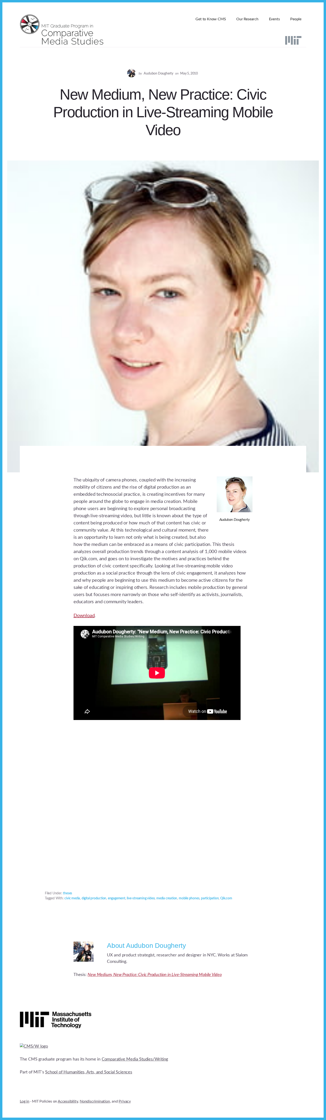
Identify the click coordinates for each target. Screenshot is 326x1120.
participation (210, 898)
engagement (116, 898)
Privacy (125, 1101)
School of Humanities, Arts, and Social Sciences (88, 1072)
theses (67, 893)
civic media (72, 898)
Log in (24, 1101)
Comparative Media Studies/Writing (135, 1059)
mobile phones (189, 898)
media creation (166, 898)
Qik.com (226, 898)
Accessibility (68, 1101)
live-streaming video (141, 898)
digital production (94, 898)
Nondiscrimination (95, 1101)
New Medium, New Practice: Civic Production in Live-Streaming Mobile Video (154, 975)
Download (84, 615)
